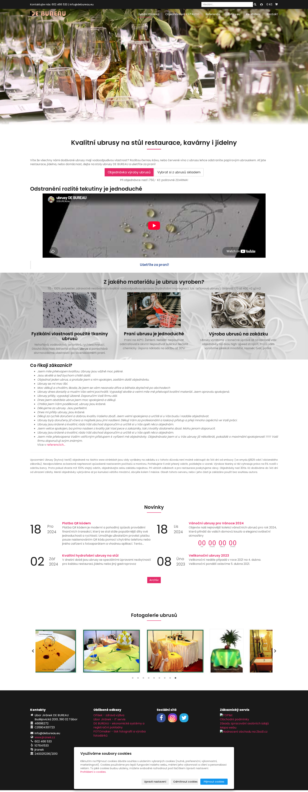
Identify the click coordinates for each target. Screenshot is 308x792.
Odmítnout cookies (185, 781)
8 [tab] (170, 679)
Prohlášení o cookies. (93, 772)
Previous (33, 651)
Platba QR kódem (76, 523)
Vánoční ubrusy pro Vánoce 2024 (216, 523)
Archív (154, 580)
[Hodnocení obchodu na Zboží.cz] (244, 731)
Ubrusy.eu (233, 14)
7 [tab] (164, 679)
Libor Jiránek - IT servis (109, 719)
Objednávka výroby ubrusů (129, 172)
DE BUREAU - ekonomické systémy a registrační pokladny (118, 725)
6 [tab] (159, 679)
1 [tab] (132, 679)
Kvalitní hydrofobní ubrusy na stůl (90, 555)
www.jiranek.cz (45, 737)
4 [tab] (148, 679)
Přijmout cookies (214, 781)
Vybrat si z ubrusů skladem (179, 172)
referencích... (56, 445)
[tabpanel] (154, 651)
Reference (213, 14)
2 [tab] (138, 679)
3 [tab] (143, 679)
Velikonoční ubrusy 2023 (209, 555)
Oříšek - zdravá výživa (108, 715)
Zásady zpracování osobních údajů (244, 723)
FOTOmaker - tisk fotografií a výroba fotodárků (119, 733)
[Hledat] (255, 5)
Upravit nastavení (155, 781)
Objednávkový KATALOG (182, 14)
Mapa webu (228, 727)
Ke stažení (253, 14)
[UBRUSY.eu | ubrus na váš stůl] (48, 13)
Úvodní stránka (148, 14)
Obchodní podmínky (234, 719)
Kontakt (272, 14)
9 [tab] (175, 679)
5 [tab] (154, 679)
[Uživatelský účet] (261, 5)
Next (275, 651)
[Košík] (276, 4)
